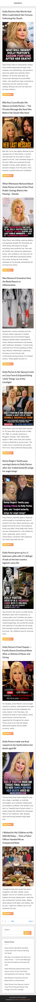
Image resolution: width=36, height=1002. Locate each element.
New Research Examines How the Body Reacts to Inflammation (16, 281)
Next (30, 921)
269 (12, 921)
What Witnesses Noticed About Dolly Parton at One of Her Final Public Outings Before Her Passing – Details (17, 971)
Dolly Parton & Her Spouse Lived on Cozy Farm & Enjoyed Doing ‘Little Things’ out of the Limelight (17, 986)
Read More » (8, 95)
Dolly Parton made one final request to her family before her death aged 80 (17, 745)
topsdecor (18, 3)
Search (7, 930)
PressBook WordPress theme (21, 999)
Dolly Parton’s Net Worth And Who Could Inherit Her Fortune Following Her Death (17, 15)
